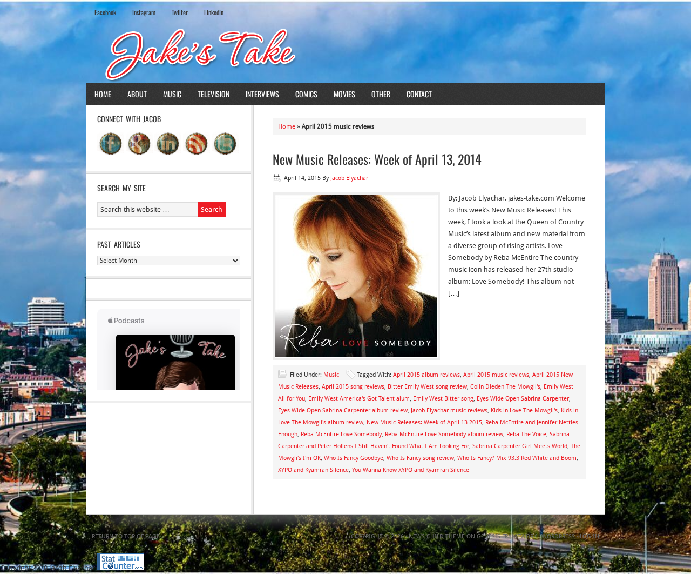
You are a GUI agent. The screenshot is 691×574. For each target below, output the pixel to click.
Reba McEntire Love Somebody (341, 434)
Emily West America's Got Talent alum (359, 398)
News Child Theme (437, 536)
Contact (419, 93)
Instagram (143, 12)
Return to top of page (126, 536)
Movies (344, 93)
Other (380, 93)
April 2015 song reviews (353, 386)
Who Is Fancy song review (420, 458)
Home (102, 93)
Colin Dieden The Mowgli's (505, 386)
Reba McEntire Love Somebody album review (444, 434)
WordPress (558, 536)
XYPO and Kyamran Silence (313, 469)
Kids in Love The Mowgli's (524, 410)
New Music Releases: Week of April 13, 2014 (377, 159)
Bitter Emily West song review (427, 386)
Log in (589, 536)
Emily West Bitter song (443, 398)
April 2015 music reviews (496, 374)
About (137, 93)
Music (172, 93)
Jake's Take (345, 53)
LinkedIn (213, 12)
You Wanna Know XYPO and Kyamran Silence (410, 469)
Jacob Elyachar (349, 178)
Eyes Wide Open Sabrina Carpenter (523, 398)
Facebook (105, 12)
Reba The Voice (526, 434)
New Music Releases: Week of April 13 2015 (424, 422)
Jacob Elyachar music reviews (449, 410)
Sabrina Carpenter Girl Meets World (519, 446)
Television (213, 93)
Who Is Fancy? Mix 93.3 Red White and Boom (517, 458)
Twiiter (180, 12)
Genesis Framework (507, 536)
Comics (306, 93)
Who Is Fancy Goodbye (353, 458)
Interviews (262, 93)
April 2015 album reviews (426, 374)
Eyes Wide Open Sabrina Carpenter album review (343, 410)
